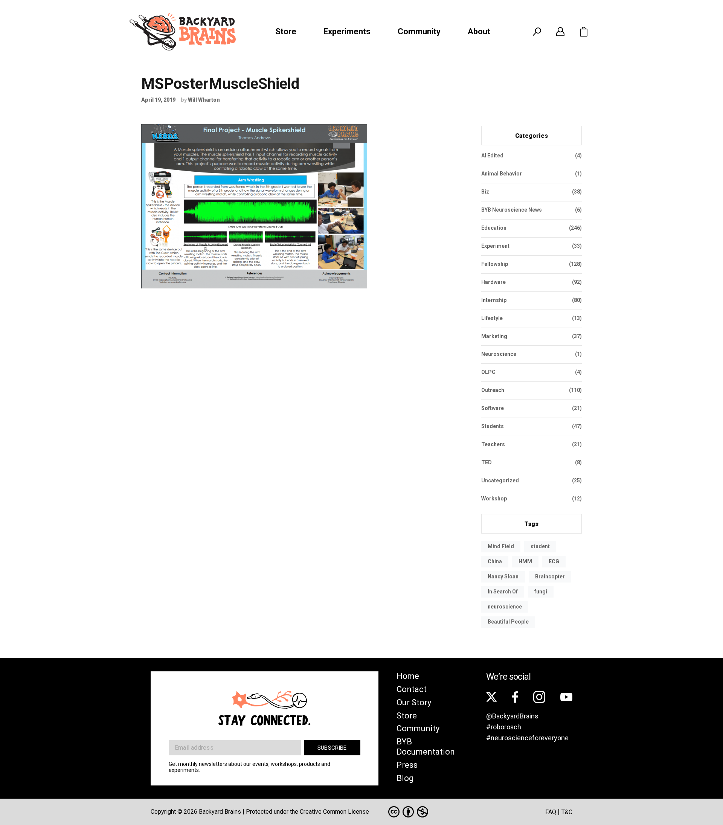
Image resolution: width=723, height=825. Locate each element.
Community (419, 31)
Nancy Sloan (503, 576)
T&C (566, 812)
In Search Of (503, 592)
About (479, 31)
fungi (540, 592)
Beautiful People (508, 622)
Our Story (414, 702)
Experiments (347, 31)
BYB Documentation (426, 746)
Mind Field (501, 546)
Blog (405, 778)
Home (408, 676)
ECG (554, 561)
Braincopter (550, 576)
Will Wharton (204, 100)
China (495, 561)
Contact (412, 689)
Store (285, 31)
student (540, 546)
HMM (525, 561)
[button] (583, 31)
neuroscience (505, 607)
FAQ (550, 812)
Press (407, 765)
